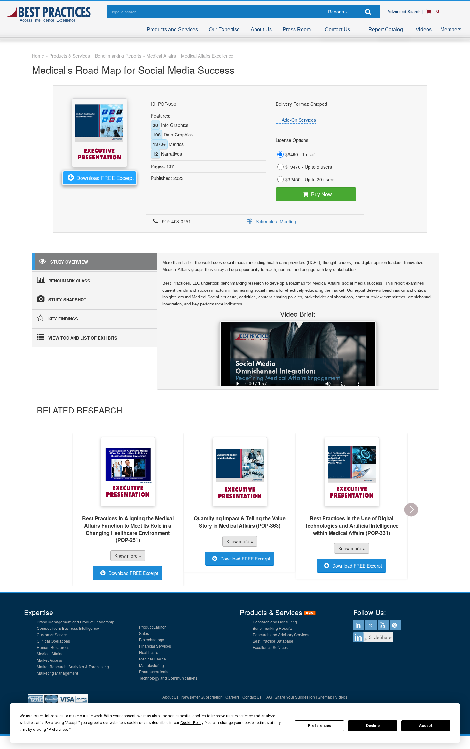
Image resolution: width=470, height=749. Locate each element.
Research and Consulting (275, 621)
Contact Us (337, 29)
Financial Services (155, 646)
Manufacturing (151, 665)
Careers (232, 696)
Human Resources (53, 647)
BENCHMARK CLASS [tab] (69, 281)
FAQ (268, 696)
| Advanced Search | (404, 11)
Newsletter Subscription (202, 696)
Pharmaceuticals (153, 671)
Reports (336, 11)
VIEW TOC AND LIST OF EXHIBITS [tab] (82, 338)
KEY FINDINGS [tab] (63, 319)
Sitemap (325, 696)
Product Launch (153, 626)
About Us (261, 29)
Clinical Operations (53, 641)
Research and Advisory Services (281, 634)
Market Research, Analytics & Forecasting (73, 666)
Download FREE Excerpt (105, 177)
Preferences (319, 725)
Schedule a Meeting (276, 221)
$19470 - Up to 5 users (308, 167)
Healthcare (148, 652)
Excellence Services (270, 647)
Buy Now (321, 194)
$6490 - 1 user (300, 154)
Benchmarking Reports (273, 628)
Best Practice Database (273, 641)
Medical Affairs (49, 653)
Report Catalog (385, 29)
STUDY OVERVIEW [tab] (69, 262)
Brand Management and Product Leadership (75, 621)
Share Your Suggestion (295, 696)
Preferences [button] (59, 729)
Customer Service (52, 634)
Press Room (297, 29)
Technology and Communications (168, 678)
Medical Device (152, 658)
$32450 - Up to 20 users (309, 179)
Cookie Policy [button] (191, 723)
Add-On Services (299, 120)
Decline (373, 725)
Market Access (49, 660)
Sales (144, 633)
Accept (426, 725)
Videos (424, 29)
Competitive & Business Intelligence (68, 628)
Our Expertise (224, 29)
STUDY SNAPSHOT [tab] (67, 300)
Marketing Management (57, 673)
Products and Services (172, 29)
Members (450, 29)
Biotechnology (151, 639)
